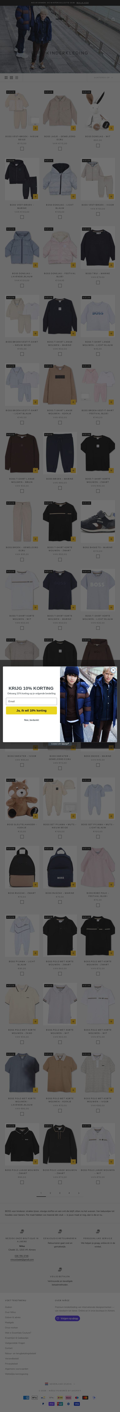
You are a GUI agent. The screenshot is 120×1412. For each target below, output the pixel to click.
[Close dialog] (113, 670)
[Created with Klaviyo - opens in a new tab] (60, 744)
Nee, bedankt (31, 720)
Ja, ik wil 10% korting (31, 710)
